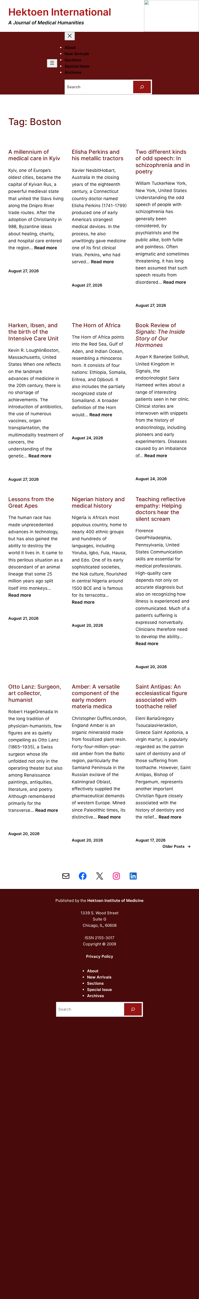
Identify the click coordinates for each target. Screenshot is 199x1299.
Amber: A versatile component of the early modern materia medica (96, 696)
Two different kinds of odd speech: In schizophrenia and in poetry (163, 162)
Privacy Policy (99, 956)
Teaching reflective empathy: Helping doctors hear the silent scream (160, 509)
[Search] (142, 87)
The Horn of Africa (96, 325)
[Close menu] (70, 36)
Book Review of (160, 335)
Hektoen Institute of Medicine (115, 900)
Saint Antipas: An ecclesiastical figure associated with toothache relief (161, 696)
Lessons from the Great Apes (31, 502)
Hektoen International (59, 12)
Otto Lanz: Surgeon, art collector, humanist (34, 693)
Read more (45, 247)
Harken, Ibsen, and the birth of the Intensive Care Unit (33, 332)
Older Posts (176, 846)
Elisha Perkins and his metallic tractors (97, 155)
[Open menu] (52, 63)
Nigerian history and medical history (98, 502)
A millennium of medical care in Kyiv (34, 155)
